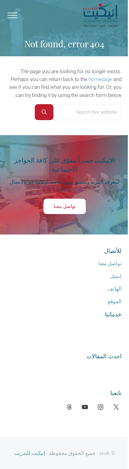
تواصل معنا (65, 206)
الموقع (115, 301)
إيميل (116, 276)
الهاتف (115, 289)
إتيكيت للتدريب (29, 452)
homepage (100, 79)
